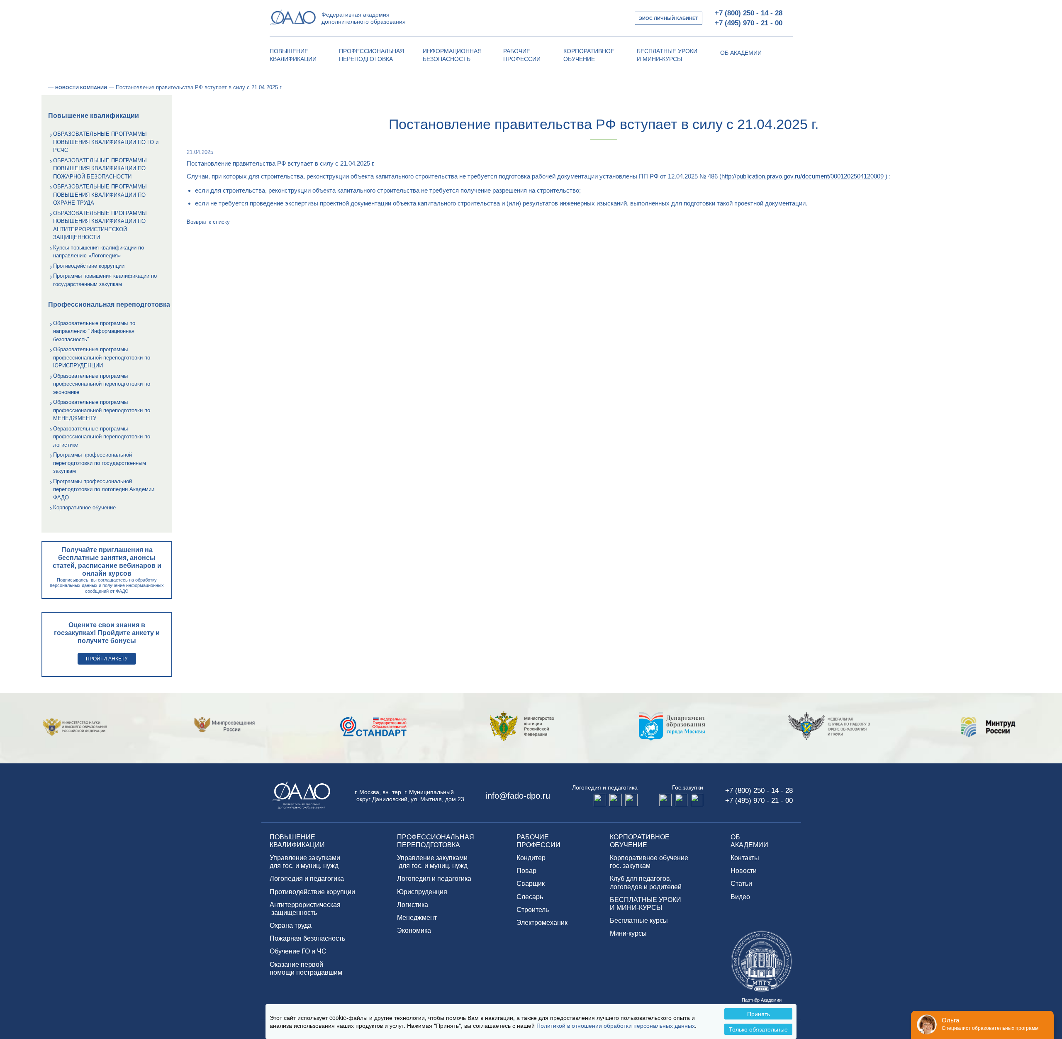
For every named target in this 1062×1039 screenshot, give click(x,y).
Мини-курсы (628, 933)
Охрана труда (291, 925)
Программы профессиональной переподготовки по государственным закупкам (99, 463)
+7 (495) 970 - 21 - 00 (748, 23)
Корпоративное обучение (84, 507)
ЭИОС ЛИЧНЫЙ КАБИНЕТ (668, 18)
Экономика (414, 930)
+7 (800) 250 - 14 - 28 (748, 13)
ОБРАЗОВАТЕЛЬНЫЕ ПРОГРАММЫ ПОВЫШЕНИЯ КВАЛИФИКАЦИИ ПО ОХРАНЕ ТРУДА (100, 194)
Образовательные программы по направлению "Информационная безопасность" (94, 331)
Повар (526, 870)
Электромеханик (542, 922)
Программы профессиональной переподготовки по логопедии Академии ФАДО (103, 489)
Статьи (741, 883)
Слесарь (529, 896)
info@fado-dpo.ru (518, 795)
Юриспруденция (422, 891)
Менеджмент (417, 917)
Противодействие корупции (312, 891)
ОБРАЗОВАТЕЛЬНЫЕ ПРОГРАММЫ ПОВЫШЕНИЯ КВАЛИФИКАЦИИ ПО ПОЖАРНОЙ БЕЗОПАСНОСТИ (100, 168)
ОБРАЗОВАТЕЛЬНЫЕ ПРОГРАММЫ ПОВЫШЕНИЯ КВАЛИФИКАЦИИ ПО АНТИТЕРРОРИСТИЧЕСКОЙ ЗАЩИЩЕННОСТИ (100, 225)
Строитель (532, 909)
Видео (740, 896)
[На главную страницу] (43, 87)
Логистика (412, 904)
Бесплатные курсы (639, 920)
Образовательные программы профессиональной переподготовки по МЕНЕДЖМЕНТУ (101, 410)
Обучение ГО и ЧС (298, 951)
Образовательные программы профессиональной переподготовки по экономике (101, 384)
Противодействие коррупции (88, 266)
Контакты (745, 857)
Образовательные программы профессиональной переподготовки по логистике (101, 436)
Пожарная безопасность (307, 938)
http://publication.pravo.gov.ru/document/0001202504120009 (802, 176)
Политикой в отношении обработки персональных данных (615, 1025)
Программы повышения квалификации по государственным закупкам (105, 280)
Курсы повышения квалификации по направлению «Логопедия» (98, 251)
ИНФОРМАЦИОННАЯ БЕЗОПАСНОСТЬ (452, 55)
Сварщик (530, 883)
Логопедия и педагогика (307, 878)
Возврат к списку (208, 222)
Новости (744, 870)
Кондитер (531, 857)
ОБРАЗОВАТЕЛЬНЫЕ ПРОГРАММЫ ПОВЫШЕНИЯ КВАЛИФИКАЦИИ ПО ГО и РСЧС (105, 142)
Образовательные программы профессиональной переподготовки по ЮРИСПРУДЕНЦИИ (101, 357)
